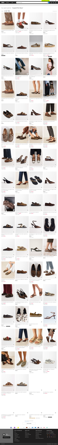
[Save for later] (14, 28)
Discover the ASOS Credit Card (39, 438)
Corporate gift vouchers (38, 434)
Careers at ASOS (27, 433)
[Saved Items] (53, 2)
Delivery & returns (16, 434)
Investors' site (26, 435)
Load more (29, 423)
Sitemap (15, 438)
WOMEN (7, 2)
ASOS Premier (16, 435)
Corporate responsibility (28, 434)
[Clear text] (47, 2)
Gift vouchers (37, 433)
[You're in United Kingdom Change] (56, 0)
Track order (15, 433)
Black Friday (37, 435)
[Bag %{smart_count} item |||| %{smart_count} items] (56, 2)
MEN (12, 2)
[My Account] (51, 2)
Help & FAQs (52, 0)
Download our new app (45, 0)
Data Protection (16, 439)
